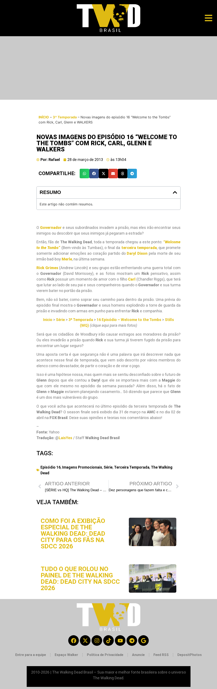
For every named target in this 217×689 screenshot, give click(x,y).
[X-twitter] (85, 640)
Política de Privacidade (105, 655)
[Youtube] (120, 640)
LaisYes (65, 438)
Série (60, 319)
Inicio (47, 319)
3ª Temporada (65, 117)
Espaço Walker (66, 655)
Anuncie (138, 655)
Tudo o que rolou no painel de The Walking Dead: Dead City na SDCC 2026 (80, 578)
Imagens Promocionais (82, 467)
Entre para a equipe (30, 655)
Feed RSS (161, 655)
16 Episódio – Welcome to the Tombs (129, 319)
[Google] (143, 640)
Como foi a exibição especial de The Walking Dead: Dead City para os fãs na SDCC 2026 (73, 533)
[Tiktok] (108, 640)
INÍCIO (44, 117)
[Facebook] (73, 640)
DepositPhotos (189, 655)
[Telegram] (132, 640)
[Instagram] (97, 640)
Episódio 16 (50, 467)
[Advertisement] (108, 68)
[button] (84, 173)
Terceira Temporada (131, 467)
